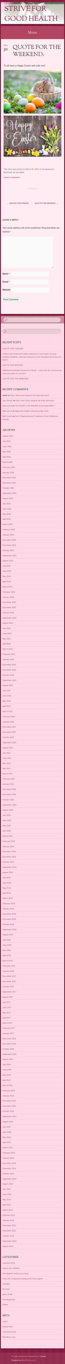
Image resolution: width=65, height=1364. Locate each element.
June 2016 (6, 1070)
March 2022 (7, 711)
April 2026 (6, 457)
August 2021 (7, 748)
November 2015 (9, 1106)
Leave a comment (12, 177)
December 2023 (9, 602)
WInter (5, 1305)
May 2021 (6, 763)
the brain (6, 1289)
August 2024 (7, 561)
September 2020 (9, 805)
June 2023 (6, 633)
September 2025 (9, 493)
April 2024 (6, 581)
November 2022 (9, 670)
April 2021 (6, 768)
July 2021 (6, 753)
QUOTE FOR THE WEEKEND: (15, 379)
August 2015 (7, 1122)
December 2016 (9, 1039)
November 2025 (9, 483)
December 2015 (9, 1101)
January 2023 (8, 659)
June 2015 (6, 1132)
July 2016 (6, 1064)
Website (6, 290)
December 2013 (9, 1225)
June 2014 (6, 1194)
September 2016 (9, 1054)
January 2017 (8, 1033)
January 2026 (8, 472)
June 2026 (6, 446)
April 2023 (6, 644)
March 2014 (7, 1210)
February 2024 (8, 592)
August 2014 (7, 1184)
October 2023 (8, 613)
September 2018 (9, 930)
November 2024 (9, 545)
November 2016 (9, 1044)
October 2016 (8, 1049)
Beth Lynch (7, 406)
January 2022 (8, 722)
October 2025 (8, 488)
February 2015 (8, 1153)
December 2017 (9, 976)
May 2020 (6, 826)
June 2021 (6, 758)
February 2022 (8, 717)
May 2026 (6, 452)
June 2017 (6, 1007)
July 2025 (6, 504)
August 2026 (7, 436)
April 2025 (6, 519)
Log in (4, 1321)
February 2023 (8, 654)
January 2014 (8, 1220)
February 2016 (8, 1090)
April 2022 (6, 706)
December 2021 (9, 727)
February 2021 (8, 779)
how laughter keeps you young (15, 1273)
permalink (20, 172)
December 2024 (9, 540)
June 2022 (6, 696)
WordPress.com (28, 1360)
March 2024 (7, 587)
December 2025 (9, 478)
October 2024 (8, 550)
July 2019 (6, 878)
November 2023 (9, 607)
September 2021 (9, 742)
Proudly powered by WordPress (24, 1356)
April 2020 (6, 831)
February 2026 (8, 467)
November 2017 (9, 981)
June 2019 (6, 883)
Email (5, 282)
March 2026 (7, 462)
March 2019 (7, 898)
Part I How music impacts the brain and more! (30, 395)
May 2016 (6, 1075)
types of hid (7, 1294)
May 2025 (6, 514)
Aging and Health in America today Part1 (32, 411)
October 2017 (8, 987)
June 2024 (6, 571)
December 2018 (9, 914)
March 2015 (7, 1148)
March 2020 (7, 836)
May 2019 (6, 888)
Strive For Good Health (31, 14)
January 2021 (8, 784)
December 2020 (9, 789)
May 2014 (6, 1199)
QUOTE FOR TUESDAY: (13, 349)
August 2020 (7, 810)
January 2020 (8, 846)
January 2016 (8, 1096)
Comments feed (9, 1332)
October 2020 (8, 800)
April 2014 (6, 1205)
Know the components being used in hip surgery (22, 1279)
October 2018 (8, 924)
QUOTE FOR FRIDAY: (18, 203)
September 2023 (9, 618)
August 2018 (7, 935)
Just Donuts (7, 400)
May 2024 (6, 576)
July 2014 (6, 1189)
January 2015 (8, 1158)
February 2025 (8, 529)
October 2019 (8, 862)
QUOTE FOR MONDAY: (46, 203)
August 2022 (7, 685)
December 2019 (9, 851)
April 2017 (6, 1018)
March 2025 (7, 524)
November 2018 (9, 919)
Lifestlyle (6, 1284)
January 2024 (8, 597)
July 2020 (6, 815)
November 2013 (9, 1231)
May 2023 (6, 639)
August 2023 (7, 623)
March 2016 (7, 1085)
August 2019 (7, 872)
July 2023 (6, 628)
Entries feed (7, 1327)
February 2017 (8, 1028)
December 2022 (9, 665)
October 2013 (8, 1236)
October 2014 (8, 1174)
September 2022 (9, 680)
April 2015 (6, 1142)
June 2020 (6, 820)
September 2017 (9, 992)
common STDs (8, 1263)
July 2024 (6, 566)
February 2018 (8, 966)
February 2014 (8, 1215)
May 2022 (6, 701)
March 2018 (7, 961)
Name (6, 274)
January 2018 (8, 971)
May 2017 (6, 1013)
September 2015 (9, 1116)
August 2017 (7, 997)
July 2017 (6, 1002)
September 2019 (9, 867)
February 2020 (8, 841)
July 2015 (6, 1127)
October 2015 (8, 1111)
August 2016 (7, 1059)
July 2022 (6, 690)
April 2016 (6, 1080)
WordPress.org (8, 1337)
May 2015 (6, 1137)
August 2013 (7, 1246)
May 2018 (6, 950)
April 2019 (6, 893)
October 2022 (8, 675)
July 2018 (6, 940)
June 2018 (6, 945)
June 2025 (6, 509)
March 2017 (7, 1023)
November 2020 (9, 794)
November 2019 (9, 857)
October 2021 (8, 737)
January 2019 (8, 909)
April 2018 (6, 955)
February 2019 (8, 903)
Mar (5, 46)
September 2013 (9, 1241)
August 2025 (7, 498)
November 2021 (9, 732)
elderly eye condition (11, 1268)
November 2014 (9, 1168)
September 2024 (9, 556)
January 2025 (8, 535)
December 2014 (9, 1163)
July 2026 (6, 441)
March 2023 (7, 649)
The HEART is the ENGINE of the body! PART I (35, 406)
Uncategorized (48, 169)
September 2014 (9, 1179)
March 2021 (7, 774)
